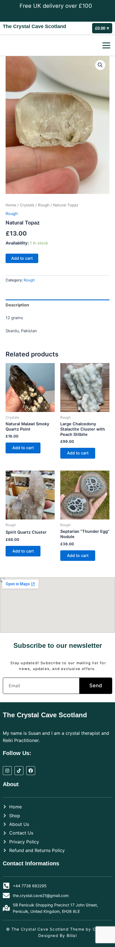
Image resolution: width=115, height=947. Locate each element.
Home (11, 205)
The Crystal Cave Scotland (34, 26)
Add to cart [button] (23, 447)
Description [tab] (17, 305)
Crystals (27, 205)
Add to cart (22, 258)
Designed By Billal (57, 935)
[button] (100, 65)
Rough (43, 205)
